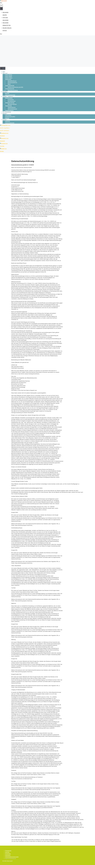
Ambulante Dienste (9, 102)
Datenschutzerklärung (10, 858)
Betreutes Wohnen (12, 104)
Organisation (8, 79)
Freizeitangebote (9, 110)
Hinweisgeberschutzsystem (12, 857)
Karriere (4, 113)
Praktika (7, 118)
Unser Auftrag (8, 74)
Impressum (7, 855)
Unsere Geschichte (9, 85)
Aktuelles (5, 91)
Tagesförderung (12, 107)
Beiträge (7, 93)
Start (4, 71)
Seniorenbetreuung (12, 108)
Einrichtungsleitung (12, 82)
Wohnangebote (9, 98)
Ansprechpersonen (9, 88)
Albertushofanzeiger (10, 95)
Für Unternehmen (7, 112)
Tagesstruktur (8, 105)
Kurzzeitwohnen (12, 101)
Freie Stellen (8, 115)
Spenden (7, 852)
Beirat (9, 84)
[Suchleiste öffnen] (1, 2)
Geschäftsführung (12, 81)
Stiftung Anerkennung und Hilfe (15, 87)
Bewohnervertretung (13, 90)
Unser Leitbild (8, 76)
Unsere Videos (8, 77)
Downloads (8, 853)
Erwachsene (11, 99)
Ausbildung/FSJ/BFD (10, 116)
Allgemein (7, 121)
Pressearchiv (8, 850)
